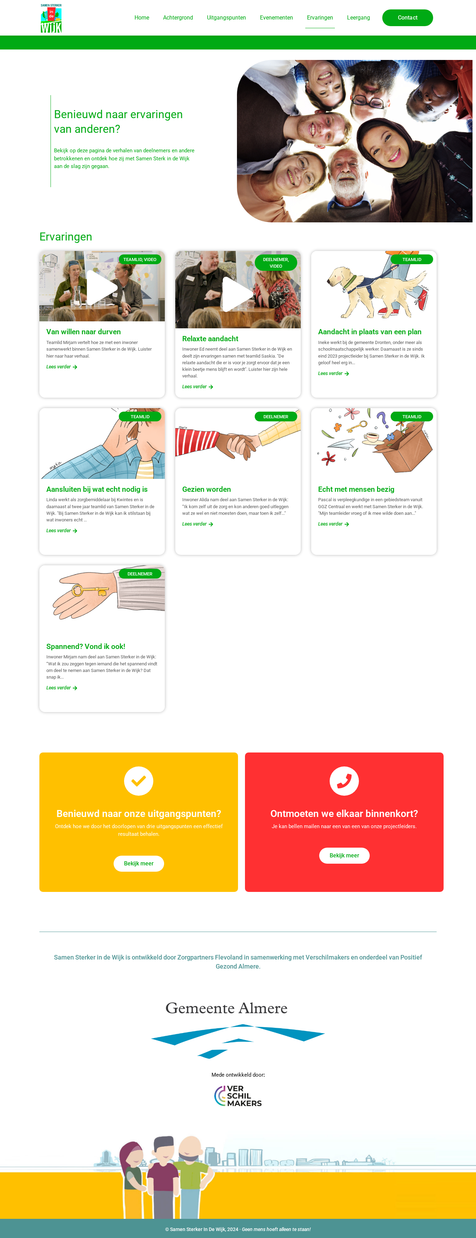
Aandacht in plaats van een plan (370, 332)
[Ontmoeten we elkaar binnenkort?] (344, 781)
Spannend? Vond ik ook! (85, 646)
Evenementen (276, 17)
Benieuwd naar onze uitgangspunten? (138, 813)
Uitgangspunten (226, 17)
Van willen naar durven (83, 332)
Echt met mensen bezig (356, 489)
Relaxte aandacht (210, 339)
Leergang (358, 17)
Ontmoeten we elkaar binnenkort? (344, 813)
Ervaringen (320, 17)
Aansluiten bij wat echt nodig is (97, 489)
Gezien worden (206, 489)
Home (142, 17)
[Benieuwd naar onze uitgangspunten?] (138, 781)
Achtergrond (178, 17)
